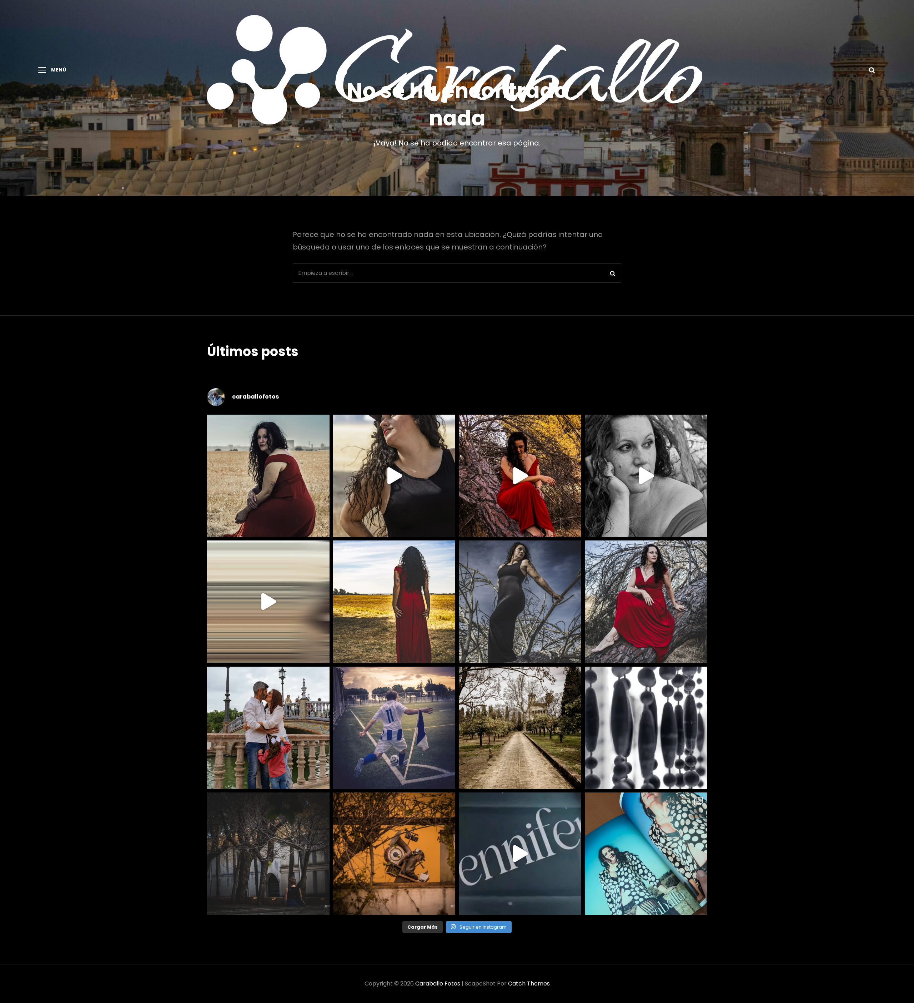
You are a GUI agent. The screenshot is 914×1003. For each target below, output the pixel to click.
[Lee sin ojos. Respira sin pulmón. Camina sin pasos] (394, 853)
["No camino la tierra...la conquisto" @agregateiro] (394, 601)
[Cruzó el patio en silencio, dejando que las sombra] (268, 853)
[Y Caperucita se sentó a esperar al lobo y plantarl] (646, 601)
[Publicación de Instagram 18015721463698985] (394, 476)
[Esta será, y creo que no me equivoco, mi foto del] (394, 728)
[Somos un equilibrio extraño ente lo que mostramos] (646, 476)
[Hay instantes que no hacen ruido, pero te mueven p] (268, 476)
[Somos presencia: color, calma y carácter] (520, 476)
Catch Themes (529, 983)
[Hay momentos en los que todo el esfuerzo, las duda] (646, 853)
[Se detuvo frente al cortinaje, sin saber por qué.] (646, 728)
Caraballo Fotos (437, 983)
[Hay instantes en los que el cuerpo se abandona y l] (268, 601)
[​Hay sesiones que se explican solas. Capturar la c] (268, 728)
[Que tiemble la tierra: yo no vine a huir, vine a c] (520, 601)
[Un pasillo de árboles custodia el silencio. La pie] (520, 728)
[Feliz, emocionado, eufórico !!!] (520, 853)
